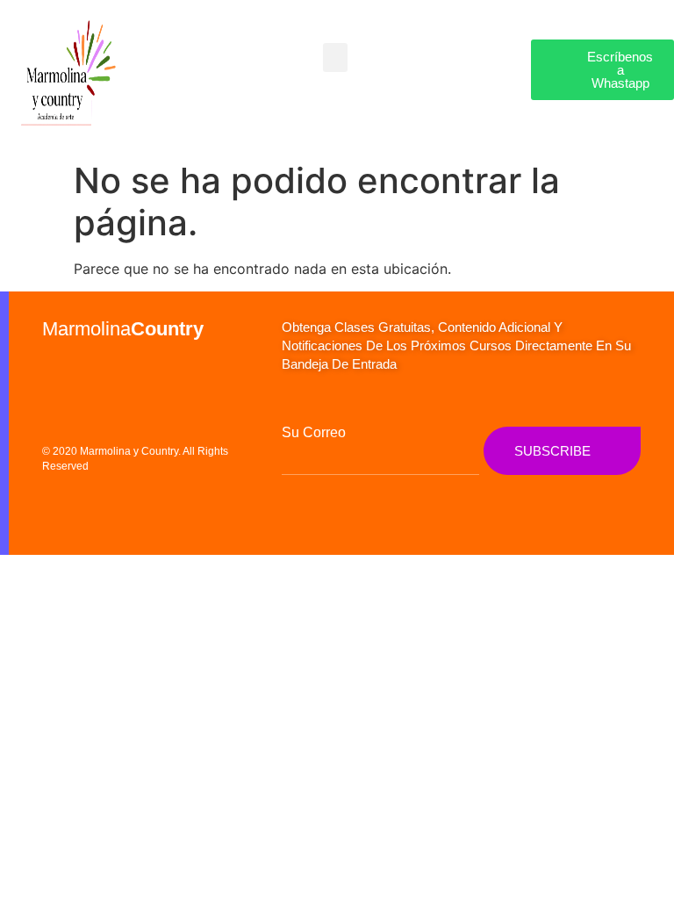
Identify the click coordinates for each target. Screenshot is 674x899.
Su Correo (314, 433)
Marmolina (123, 329)
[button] (335, 57)
